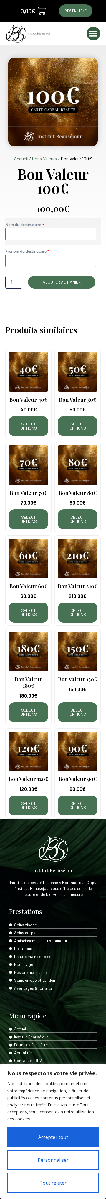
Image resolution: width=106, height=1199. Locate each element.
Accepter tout (53, 1137)
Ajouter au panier (62, 281)
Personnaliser (53, 1160)
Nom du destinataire (23, 224)
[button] (93, 33)
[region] (53, 1131)
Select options (28, 425)
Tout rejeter (53, 1183)
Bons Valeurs (44, 158)
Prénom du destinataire (26, 251)
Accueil (21, 158)
